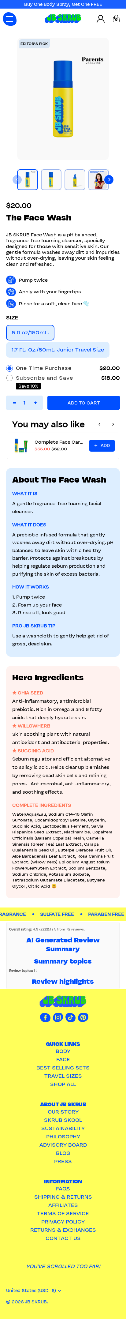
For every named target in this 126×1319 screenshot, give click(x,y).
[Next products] (113, 424)
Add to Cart (84, 403)
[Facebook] (45, 1016)
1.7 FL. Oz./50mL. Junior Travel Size (58, 349)
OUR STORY (63, 1111)
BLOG (63, 1153)
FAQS (63, 1188)
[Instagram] (58, 1016)
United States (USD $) (31, 1290)
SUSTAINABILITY (63, 1128)
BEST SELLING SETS (63, 1067)
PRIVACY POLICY (63, 1221)
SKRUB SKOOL (63, 1120)
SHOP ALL (63, 1084)
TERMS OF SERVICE (63, 1213)
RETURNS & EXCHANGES (63, 1230)
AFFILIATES (63, 1205)
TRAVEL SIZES (63, 1076)
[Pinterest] (83, 1016)
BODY (63, 1051)
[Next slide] (108, 179)
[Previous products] (99, 424)
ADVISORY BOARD (63, 1144)
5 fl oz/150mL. (30, 332)
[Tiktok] (70, 1016)
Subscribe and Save (44, 378)
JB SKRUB (36, 1302)
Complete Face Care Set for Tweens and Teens (60, 442)
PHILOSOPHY (63, 1136)
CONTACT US (63, 1238)
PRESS (63, 1161)
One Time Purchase (44, 368)
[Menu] (10, 19)
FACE (63, 1059)
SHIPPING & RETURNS (63, 1197)
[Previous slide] (17, 179)
